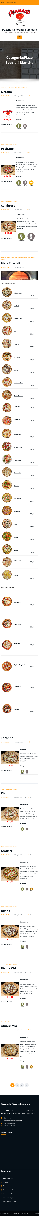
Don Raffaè (17, 498)
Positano (7, 149)
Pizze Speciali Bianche (21, 88)
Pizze (12, 88)
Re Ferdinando (18, 396)
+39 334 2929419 (9, 1126)
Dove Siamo (7, 1118)
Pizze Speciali (10, 263)
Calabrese (8, 205)
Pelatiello (17, 511)
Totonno (16, 344)
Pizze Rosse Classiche (9, 1194)
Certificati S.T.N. (5, 88)
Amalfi (16, 537)
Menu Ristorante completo (9, 2)
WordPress (15, 1213)
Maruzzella (17, 434)
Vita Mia (16, 486)
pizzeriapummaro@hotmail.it (13, 1120)
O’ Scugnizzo (18, 447)
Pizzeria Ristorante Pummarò (19, 29)
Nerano (6, 92)
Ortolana (17, 357)
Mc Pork (16, 306)
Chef (4, 793)
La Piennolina (18, 383)
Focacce (5, 1182)
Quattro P (8, 851)
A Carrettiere (18, 293)
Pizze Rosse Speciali (20, 257)
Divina (16, 370)
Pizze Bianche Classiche (10, 1190)
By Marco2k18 (5, 96)
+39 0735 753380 (9, 1123)
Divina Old (8, 968)
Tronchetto (17, 460)
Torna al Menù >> (6, 124)
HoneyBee (26, 1213)
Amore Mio (9, 1026)
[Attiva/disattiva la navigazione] (19, 37)
